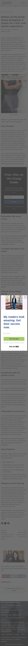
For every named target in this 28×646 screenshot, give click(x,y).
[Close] (25, 297)
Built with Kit (14, 346)
